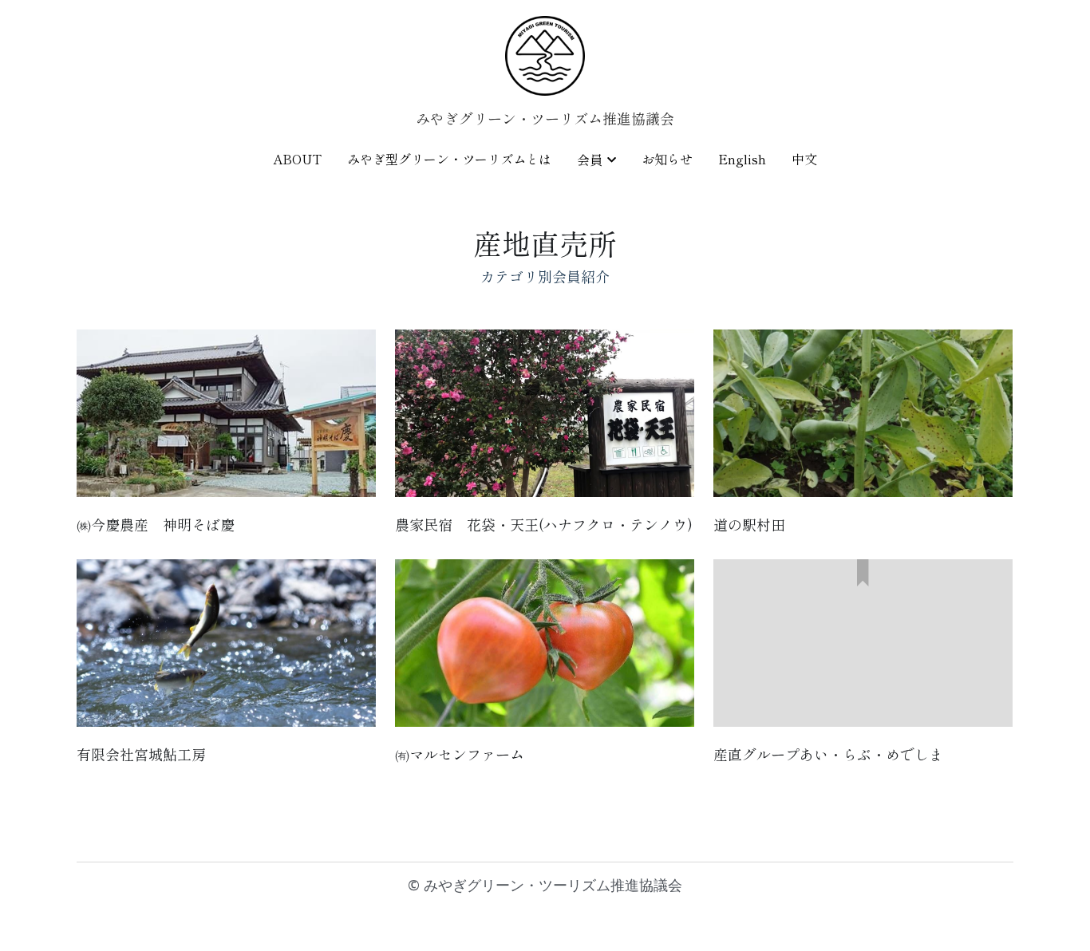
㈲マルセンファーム (459, 754)
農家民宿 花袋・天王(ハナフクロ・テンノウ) (544, 523)
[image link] (545, 54)
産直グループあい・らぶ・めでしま (828, 754)
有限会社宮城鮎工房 (141, 754)
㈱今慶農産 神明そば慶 (156, 523)
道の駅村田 (749, 523)
